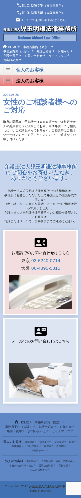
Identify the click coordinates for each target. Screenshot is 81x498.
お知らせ (64, 51)
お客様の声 (10, 60)
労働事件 (44, 442)
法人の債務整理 (38, 470)
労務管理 (63, 465)
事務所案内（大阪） (16, 51)
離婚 (71, 442)
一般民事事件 (39, 450)
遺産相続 (29, 442)
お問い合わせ (33, 55)
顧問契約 (31, 461)
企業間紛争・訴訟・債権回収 (56, 461)
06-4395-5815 (45, 268)
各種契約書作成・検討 (21, 465)
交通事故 (59, 442)
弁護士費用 (10, 55)
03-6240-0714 (45, 260)
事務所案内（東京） (36, 47)
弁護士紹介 (44, 51)
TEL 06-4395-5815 (30, 12)
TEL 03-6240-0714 (30, 5)
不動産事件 (33, 446)
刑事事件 (16, 446)
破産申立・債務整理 (55, 446)
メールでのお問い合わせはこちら (40, 20)
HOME (12, 47)
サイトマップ (58, 55)
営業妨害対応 (46, 465)
